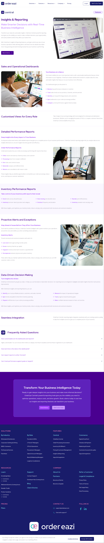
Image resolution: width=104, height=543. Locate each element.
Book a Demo (44, 407)
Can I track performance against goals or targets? (17, 361)
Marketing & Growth (84, 446)
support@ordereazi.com (62, 508)
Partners (56, 476)
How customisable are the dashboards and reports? (17, 339)
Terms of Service (83, 484)
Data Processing (83, 491)
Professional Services (7, 450)
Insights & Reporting (59, 453)
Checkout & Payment (85, 442)
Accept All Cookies (87, 539)
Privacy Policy (82, 480)
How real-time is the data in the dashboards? (15, 349)
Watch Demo (6, 53)
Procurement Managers (33, 450)
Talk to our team (96, 3)
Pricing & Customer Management (62, 450)
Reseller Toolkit (5, 488)
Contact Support (32, 476)
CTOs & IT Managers (33, 442)
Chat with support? (61, 512)
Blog (29, 484)
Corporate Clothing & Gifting (9, 442)
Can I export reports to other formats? (13, 355)
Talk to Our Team (58, 407)
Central (5, 481)
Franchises (4, 453)
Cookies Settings (73, 539)
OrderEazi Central (58, 439)
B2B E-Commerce (6, 446)
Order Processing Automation (61, 442)
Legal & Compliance (86, 476)
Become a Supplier (58, 484)
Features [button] (41, 3)
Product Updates (6, 492)
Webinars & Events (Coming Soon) (10, 484)
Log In (86, 3)
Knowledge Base (6, 476)
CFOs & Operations (32, 446)
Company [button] (60, 3)
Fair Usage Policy (83, 487)
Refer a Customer (86, 472)
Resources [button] (51, 3)
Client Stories (32, 488)
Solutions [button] (32, 3)
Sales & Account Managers (34, 453)
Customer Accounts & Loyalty (87, 450)
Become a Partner (58, 480)
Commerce (6, 479)
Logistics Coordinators (33, 461)
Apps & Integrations (58, 457)
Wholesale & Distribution (8, 439)
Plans (3, 508)
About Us (56, 472)
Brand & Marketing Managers (35, 457)
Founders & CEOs (32, 439)
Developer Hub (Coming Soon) (35, 479)
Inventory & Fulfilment (59, 446)
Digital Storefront (84, 439)
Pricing (69, 3)
